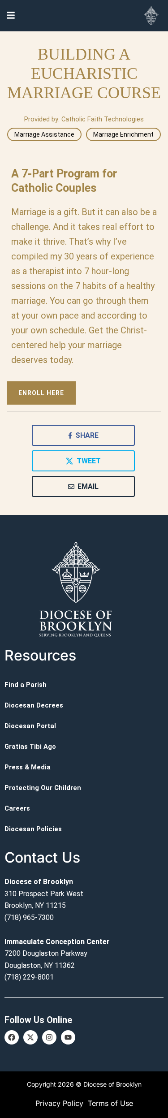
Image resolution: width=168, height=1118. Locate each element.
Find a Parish (25, 685)
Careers (17, 808)
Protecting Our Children (42, 788)
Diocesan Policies (33, 829)
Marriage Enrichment (123, 134)
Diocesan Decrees (33, 705)
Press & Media (27, 767)
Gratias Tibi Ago (30, 746)
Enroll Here (41, 393)
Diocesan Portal (30, 726)
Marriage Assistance (44, 134)
